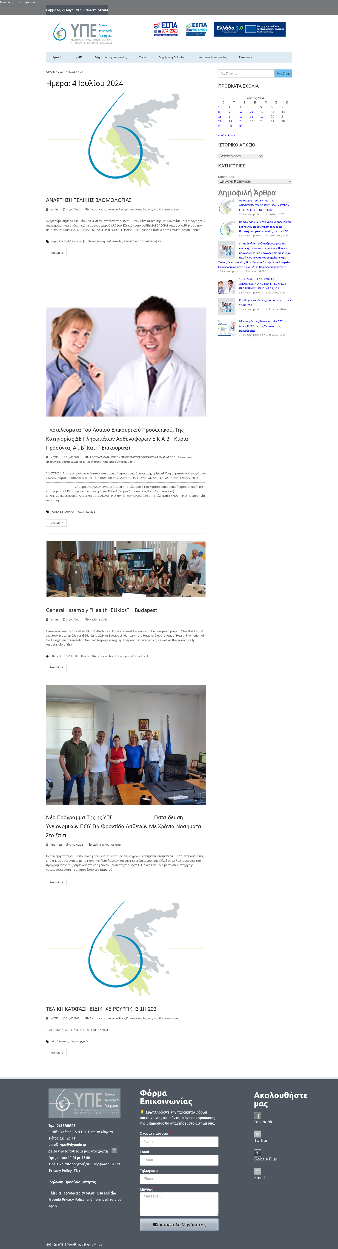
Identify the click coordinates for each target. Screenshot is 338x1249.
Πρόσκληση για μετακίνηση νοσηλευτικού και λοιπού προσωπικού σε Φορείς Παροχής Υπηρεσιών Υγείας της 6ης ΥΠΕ (265, 227)
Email (145, 1152)
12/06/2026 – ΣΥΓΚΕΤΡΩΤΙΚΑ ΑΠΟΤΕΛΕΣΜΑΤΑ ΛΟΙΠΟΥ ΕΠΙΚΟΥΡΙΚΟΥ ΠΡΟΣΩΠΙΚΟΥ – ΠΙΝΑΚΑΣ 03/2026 (262, 284)
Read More (56, 252)
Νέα (149, 209)
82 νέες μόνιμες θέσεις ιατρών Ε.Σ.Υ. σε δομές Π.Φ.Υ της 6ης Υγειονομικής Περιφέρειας (263, 326)
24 (241, 121)
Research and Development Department (124, 656)
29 (219, 126)
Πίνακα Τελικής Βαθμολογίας (105, 241)
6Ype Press (55, 844)
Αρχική (56, 57)
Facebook (263, 1122)
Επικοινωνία (246, 57)
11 (251, 111)
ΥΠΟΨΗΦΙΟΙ (153, 241)
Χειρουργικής (80, 1041)
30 (230, 126)
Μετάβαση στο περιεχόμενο (17, 2)
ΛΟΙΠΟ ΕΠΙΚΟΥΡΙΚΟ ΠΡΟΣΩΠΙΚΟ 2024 (74, 512)
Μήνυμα (147, 1189)
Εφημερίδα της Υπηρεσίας (111, 57)
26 (262, 121)
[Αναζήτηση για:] (246, 73)
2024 (61, 71)
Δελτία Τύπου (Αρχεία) (107, 844)
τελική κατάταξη (60, 1041)
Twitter (261, 1140)
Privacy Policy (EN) (64, 1171)
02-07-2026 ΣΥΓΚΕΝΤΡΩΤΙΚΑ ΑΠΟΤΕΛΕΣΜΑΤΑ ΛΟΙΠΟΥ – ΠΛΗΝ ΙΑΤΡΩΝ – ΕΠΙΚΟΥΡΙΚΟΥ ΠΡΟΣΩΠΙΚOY (265, 205)
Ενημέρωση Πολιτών (171, 57)
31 (241, 126)
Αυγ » (231, 135)
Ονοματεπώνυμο (154, 1133)
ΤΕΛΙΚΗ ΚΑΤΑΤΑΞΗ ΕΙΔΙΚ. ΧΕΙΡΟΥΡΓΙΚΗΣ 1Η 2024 (102, 1009)
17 (241, 116)
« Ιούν (222, 135)
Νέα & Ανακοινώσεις (166, 209)
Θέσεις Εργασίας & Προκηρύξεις (81, 461)
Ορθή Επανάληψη (75, 241)
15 (219, 116)
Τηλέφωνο (149, 1171)
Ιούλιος (72, 71)
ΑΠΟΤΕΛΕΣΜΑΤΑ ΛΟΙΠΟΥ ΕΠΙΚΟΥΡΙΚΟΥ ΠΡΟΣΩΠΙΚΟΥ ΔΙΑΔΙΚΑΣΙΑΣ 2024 (133, 457)
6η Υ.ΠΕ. (54, 209)
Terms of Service (107, 1199)
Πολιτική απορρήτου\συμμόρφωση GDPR (84, 1164)
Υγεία (142, 57)
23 (230, 121)
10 (241, 111)
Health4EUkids (98, 619)
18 (251, 116)
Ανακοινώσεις (98, 209)
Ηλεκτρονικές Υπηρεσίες (211, 57)
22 (219, 121)
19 (262, 116)
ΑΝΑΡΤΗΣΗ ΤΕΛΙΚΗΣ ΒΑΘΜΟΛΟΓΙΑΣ (89, 200)
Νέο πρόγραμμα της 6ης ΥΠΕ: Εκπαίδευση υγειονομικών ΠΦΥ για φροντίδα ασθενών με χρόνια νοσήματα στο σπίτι (123, 827)
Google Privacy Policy (67, 1199)
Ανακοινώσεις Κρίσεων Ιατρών (127, 209)
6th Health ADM (60, 656)
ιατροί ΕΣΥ (57, 241)
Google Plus (265, 1159)
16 (230, 116)
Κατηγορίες (226, 177)
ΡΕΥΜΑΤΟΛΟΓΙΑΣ (134, 241)
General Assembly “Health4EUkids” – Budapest (101, 610)
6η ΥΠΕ (78, 57)
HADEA (75, 656)
